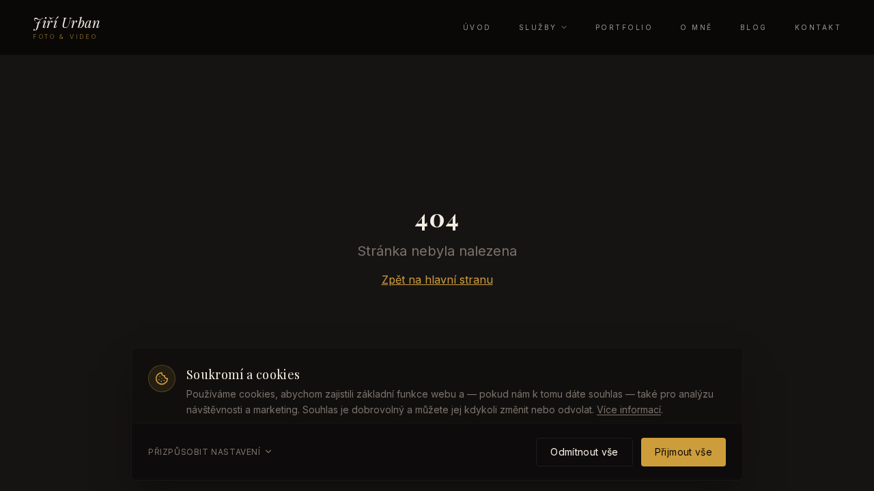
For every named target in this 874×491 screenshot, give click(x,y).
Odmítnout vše (584, 451)
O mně (696, 27)
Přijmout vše (683, 451)
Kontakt (818, 27)
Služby (538, 27)
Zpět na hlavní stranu (437, 279)
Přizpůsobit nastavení (204, 451)
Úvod (477, 27)
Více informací (629, 409)
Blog (753, 27)
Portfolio (624, 27)
